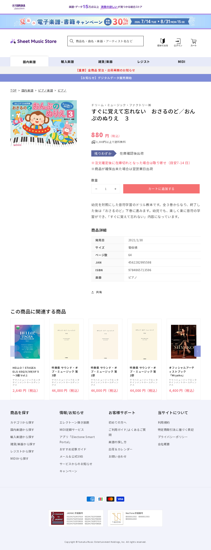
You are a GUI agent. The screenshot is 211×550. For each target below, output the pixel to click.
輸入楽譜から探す (22, 437)
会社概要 (164, 444)
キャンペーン (68, 471)
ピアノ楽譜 (45, 90)
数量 (94, 180)
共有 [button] (99, 292)
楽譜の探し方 (118, 442)
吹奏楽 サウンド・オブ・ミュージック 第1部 (104, 371)
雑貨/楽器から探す (22, 444)
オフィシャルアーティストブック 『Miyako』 (181, 371)
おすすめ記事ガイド (73, 449)
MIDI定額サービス (72, 430)
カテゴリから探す (22, 422)
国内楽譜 (29, 61)
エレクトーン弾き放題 (74, 422)
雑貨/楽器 (105, 61)
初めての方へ (118, 422)
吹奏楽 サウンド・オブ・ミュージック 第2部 (143, 371)
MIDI (181, 61)
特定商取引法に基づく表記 (176, 430)
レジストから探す (22, 451)
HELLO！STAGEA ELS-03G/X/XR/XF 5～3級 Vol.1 (26, 371)
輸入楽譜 (67, 61)
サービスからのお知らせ (76, 464)
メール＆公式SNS (71, 456)
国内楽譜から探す (22, 430)
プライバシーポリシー (173, 437)
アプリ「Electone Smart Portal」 (77, 439)
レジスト (143, 61)
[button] (105, 41)
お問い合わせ (118, 456)
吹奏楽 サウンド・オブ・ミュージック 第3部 (65, 371)
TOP (13, 90)
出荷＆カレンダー (121, 449)
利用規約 (164, 422)
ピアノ (62, 90)
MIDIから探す (19, 458)
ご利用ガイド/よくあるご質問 (127, 432)
